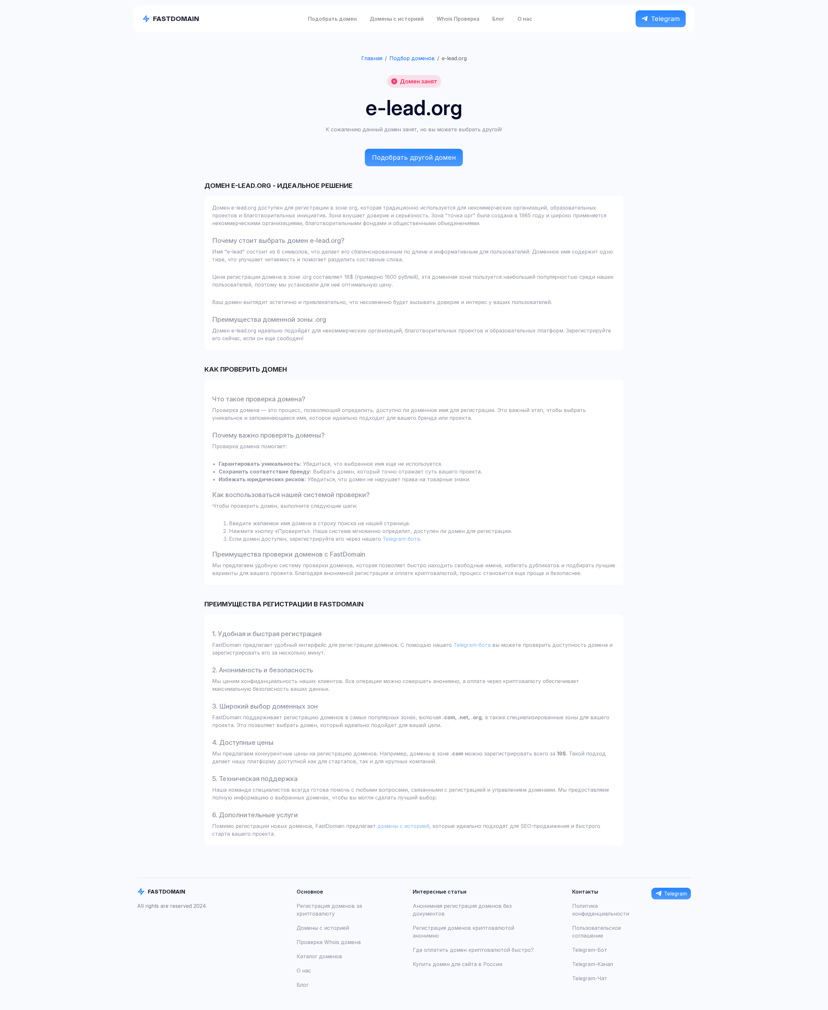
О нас (525, 19)
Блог (498, 19)
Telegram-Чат (589, 978)
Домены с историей (397, 19)
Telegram (665, 19)
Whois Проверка (458, 19)
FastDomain (176, 18)
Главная (371, 58)
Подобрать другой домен (414, 157)
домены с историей (403, 826)
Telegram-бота (401, 539)
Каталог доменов (319, 956)
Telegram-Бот (589, 950)
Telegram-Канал (592, 964)
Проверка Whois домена (329, 942)
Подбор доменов (412, 58)
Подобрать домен (332, 19)
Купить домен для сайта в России (457, 964)
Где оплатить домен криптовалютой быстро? (473, 950)
